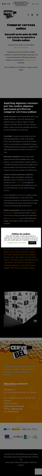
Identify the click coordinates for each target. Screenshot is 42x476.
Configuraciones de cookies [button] (16, 243)
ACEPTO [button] (32, 243)
